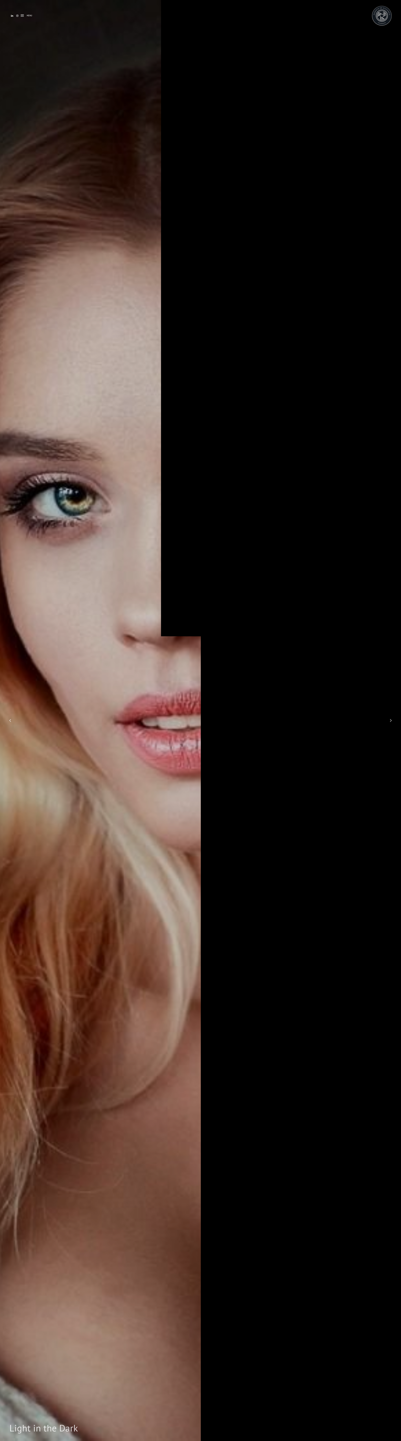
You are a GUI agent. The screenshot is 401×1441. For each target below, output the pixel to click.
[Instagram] (17, 15)
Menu (29, 15)
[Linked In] (12, 15)
